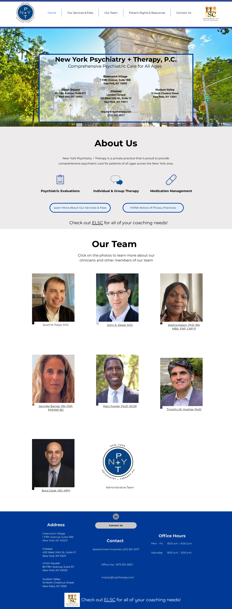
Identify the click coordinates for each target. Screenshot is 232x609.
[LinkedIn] (116, 516)
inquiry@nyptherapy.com (116, 111)
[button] (147, 13)
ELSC (97, 222)
